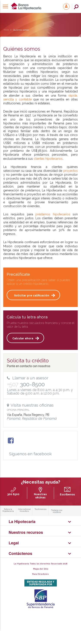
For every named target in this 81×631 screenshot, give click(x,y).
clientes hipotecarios (48, 158)
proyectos (70, 170)
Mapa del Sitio (40, 569)
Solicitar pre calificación (31, 295)
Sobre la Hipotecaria (8, 510)
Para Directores (40, 574)
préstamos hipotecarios (52, 214)
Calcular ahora (22, 338)
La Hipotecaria (32, 6)
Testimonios (40, 509)
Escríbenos (67, 494)
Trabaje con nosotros (56, 511)
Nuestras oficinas (40, 496)
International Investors (24, 510)
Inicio (6, 30)
